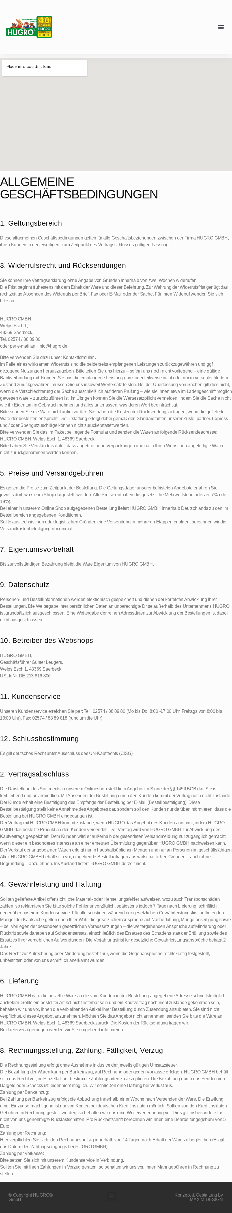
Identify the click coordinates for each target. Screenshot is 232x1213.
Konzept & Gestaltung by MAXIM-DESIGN (199, 1197)
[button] (221, 27)
